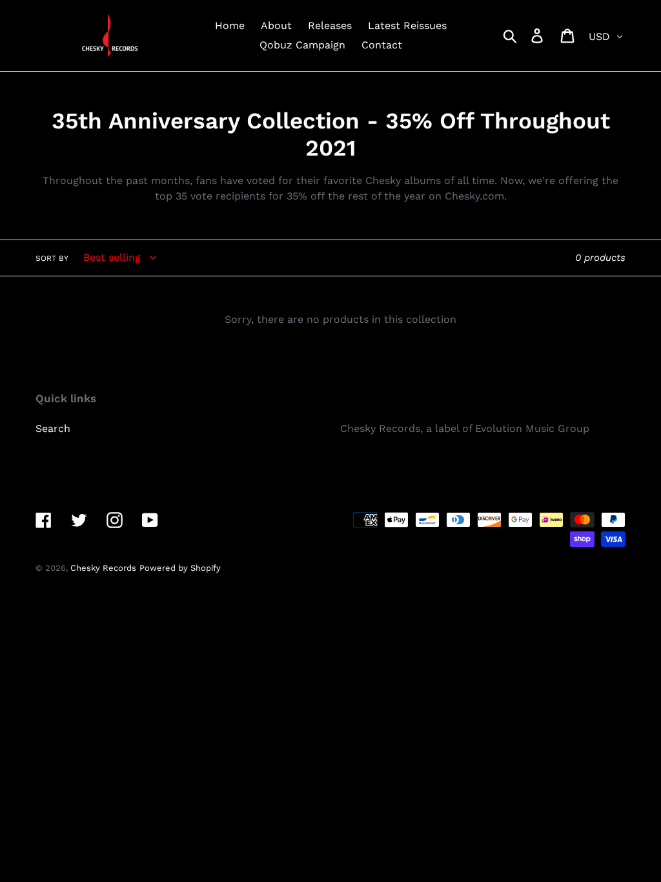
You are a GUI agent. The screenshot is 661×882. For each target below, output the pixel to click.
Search (53, 428)
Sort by (52, 258)
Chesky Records (103, 568)
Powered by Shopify (180, 568)
